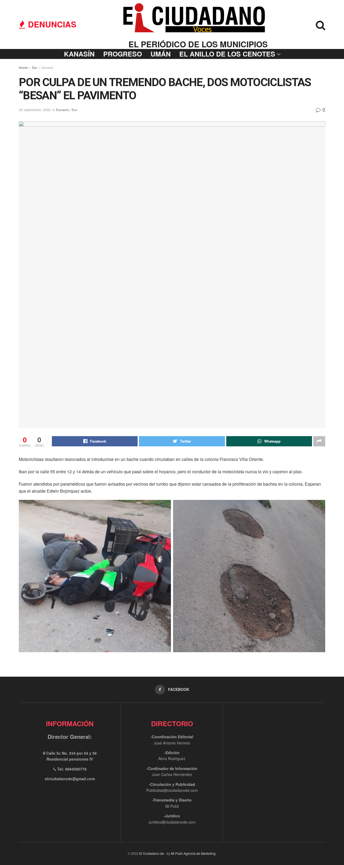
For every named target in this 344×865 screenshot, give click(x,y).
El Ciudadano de (151, 853)
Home (23, 67)
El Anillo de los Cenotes (227, 54)
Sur (34, 67)
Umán (160, 54)
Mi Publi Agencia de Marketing (193, 853)
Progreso (122, 54)
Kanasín (79, 54)
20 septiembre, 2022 (35, 109)
